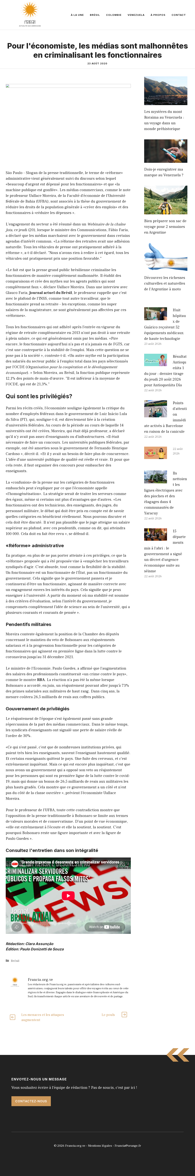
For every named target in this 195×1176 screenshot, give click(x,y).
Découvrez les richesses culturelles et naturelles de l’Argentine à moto (164, 283)
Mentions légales (100, 1146)
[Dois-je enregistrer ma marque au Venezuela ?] (165, 159)
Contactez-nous (31, 1101)
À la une (77, 14)
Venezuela (136, 14)
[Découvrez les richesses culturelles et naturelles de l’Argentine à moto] (165, 268)
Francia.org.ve (75, 1146)
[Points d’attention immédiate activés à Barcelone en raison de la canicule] (155, 414)
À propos (158, 14)
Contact (179, 14)
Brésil (95, 14)
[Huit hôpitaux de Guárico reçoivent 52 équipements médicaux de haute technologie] (155, 317)
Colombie (113, 14)
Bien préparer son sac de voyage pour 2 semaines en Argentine (165, 227)
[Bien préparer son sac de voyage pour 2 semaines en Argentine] (165, 211)
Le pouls (108, 1015)
